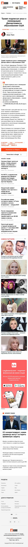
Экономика (3, 485)
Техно (2, 492)
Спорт (16, 485)
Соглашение (19, 142)
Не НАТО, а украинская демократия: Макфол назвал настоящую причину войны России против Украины (9, 178)
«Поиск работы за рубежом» (14, 538)
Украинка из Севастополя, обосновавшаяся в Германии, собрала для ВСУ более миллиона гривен (14, 467)
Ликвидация (5, 145)
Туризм (2, 487)
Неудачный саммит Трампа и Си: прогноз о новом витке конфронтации (9, 190)
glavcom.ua (13, 65)
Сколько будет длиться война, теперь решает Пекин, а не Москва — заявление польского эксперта (9, 165)
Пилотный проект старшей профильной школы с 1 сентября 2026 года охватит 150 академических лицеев (9, 228)
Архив (16, 492)
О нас (2, 501)
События (3, 490)
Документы (11, 144)
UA (11, 514)
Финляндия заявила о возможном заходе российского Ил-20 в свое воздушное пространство (14, 454)
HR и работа (17, 483)
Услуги (3, 144)
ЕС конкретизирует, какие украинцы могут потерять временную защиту (14, 435)
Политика (5, 29)
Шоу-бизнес (17, 490)
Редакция (3, 503)
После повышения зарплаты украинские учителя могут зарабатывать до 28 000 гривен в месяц (9, 214)
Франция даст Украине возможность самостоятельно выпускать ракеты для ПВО (15, 461)
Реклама (17, 501)
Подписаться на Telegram (13, 149)
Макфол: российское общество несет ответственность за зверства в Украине (14, 442)
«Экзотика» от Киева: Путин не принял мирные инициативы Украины (13, 448)
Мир (16, 487)
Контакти (17, 503)
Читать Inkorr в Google (12, 154)
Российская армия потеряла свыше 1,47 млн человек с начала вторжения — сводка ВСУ (10, 202)
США (11, 142)
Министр (14, 145)
